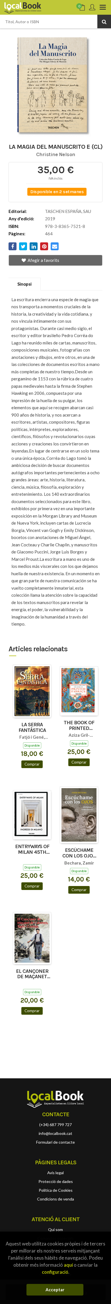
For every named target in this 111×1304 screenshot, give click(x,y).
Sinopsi (24, 283)
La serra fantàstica (32, 727)
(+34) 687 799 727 (55, 1124)
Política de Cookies (56, 1190)
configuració (55, 1272)
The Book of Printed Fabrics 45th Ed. (79, 725)
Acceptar (55, 1289)
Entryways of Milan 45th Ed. (32, 849)
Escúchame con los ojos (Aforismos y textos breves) (79, 853)
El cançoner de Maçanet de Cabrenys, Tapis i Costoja (32, 974)
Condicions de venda (55, 1199)
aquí (68, 1265)
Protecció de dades (55, 1181)
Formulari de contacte (55, 1142)
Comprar (32, 764)
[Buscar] (104, 21)
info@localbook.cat (55, 1133)
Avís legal (55, 1172)
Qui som (55, 1229)
